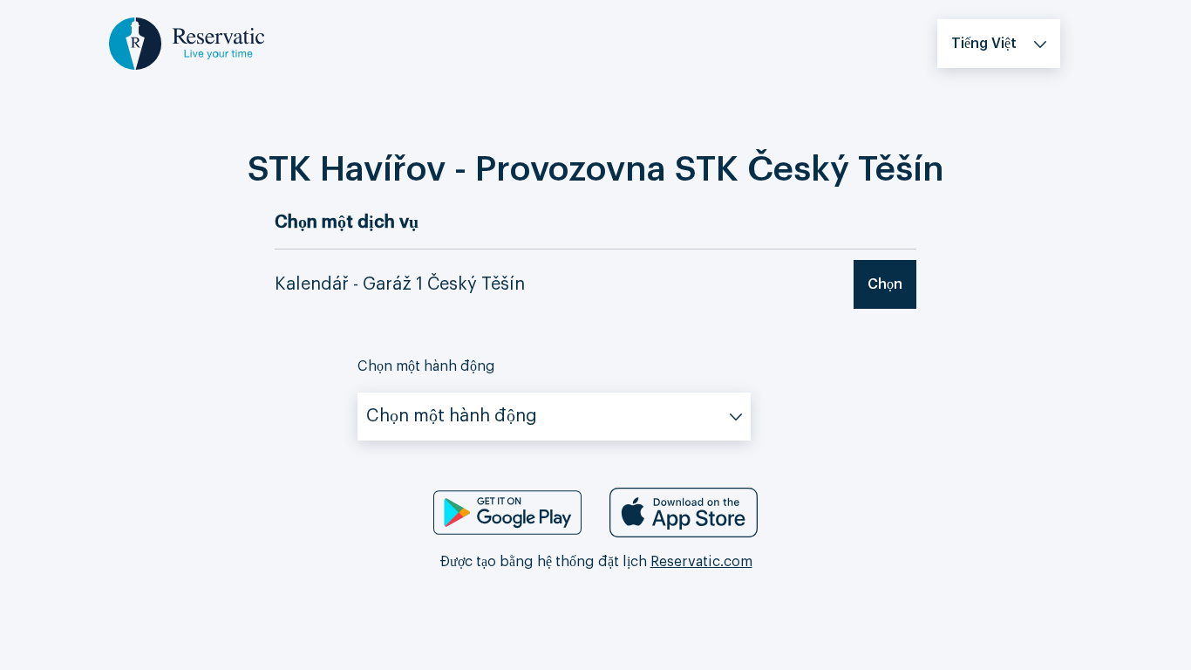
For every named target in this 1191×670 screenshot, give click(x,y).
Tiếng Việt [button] (984, 44)
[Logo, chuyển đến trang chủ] (186, 43)
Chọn (885, 284)
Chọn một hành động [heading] (426, 366)
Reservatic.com (701, 562)
